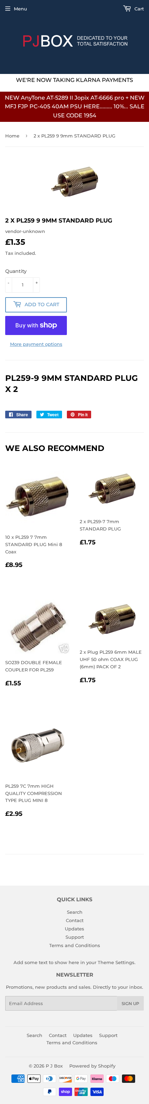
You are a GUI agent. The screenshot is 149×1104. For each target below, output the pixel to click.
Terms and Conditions (74, 945)
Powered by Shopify (92, 1066)
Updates (74, 928)
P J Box (54, 1066)
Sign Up (130, 1003)
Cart (138, 8)
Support (74, 937)
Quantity (16, 271)
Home (12, 136)
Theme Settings (116, 962)
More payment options (36, 344)
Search (74, 912)
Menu (20, 8)
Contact (75, 920)
